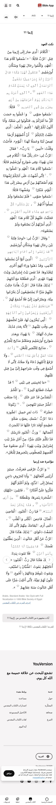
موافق (9, 773)
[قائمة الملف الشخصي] (8, 5)
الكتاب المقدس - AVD (36, 626)
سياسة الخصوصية (39, 777)
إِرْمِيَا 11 (50, 15)
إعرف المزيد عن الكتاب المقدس (16, 602)
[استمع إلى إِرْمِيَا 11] (16, 17)
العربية (51, 626)
